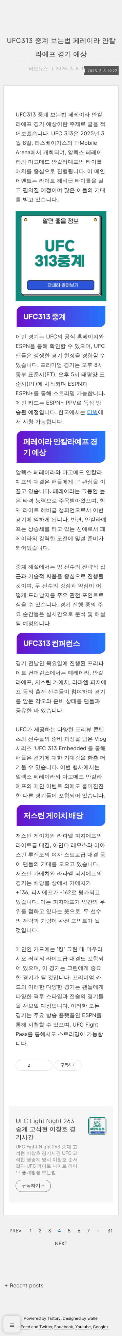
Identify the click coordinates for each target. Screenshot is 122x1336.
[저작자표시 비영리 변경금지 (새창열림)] (91, 1065)
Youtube (83, 1326)
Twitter (45, 1326)
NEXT (60, 1242)
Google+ (101, 1326)
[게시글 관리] (45, 1065)
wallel (93, 1318)
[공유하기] (36, 1065)
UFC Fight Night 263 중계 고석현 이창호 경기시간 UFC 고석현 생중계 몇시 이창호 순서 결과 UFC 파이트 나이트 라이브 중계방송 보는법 (46, 1159)
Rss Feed (21, 1326)
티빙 (92, 412)
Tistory (54, 1318)
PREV (14, 1229)
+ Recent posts (23, 1285)
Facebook (63, 1326)
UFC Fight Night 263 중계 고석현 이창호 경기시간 (46, 1129)
